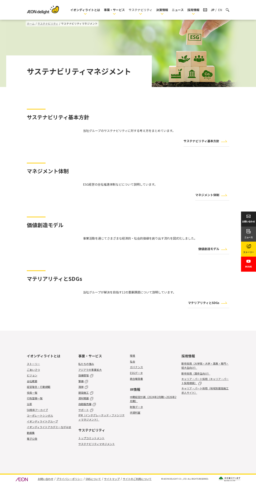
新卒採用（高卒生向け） (195, 373)
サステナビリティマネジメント (96, 444)
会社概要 (32, 381)
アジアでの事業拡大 (90, 370)
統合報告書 (136, 379)
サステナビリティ (140, 10)
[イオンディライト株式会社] (43, 10)
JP (212, 10)
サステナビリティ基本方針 (201, 141)
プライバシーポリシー (69, 479)
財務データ (136, 407)
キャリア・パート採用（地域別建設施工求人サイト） (205, 390)
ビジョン (32, 375)
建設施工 (83, 393)
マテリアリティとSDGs (203, 302)
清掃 (81, 387)
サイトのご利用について (137, 479)
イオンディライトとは (85, 10)
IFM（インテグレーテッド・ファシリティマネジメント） (101, 417)
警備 (81, 381)
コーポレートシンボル (40, 415)
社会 (132, 361)
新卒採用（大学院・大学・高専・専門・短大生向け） (205, 366)
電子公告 (32, 439)
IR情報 (135, 389)
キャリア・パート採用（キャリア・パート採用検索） (205, 381)
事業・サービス (114, 10)
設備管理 (83, 375)
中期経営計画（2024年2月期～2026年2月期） (153, 399)
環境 (132, 356)
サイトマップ (112, 479)
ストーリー (33, 364)
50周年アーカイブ (37, 410)
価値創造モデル (208, 248)
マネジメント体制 (207, 195)
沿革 (29, 404)
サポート (83, 410)
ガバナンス (136, 367)
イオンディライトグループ (42, 421)
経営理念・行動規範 (38, 387)
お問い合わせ (45, 479)
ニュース (178, 10)
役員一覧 (32, 393)
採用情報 (193, 10)
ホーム (31, 23)
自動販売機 (84, 404)
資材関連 (83, 398)
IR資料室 (135, 412)
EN (220, 10)
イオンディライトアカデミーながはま (49, 427)
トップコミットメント (91, 438)
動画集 (31, 433)
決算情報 (162, 10)
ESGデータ (136, 373)
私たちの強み (86, 364)
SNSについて (93, 479)
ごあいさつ (33, 370)
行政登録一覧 (35, 398)
